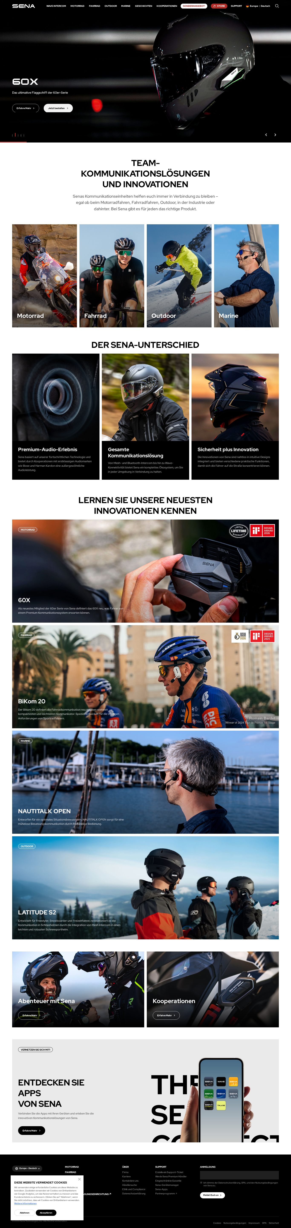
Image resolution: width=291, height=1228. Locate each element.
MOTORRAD (72, 1167)
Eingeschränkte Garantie (168, 1180)
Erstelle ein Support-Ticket (169, 1172)
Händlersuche (129, 1185)
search (277, 6)
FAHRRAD (70, 1172)
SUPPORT (160, 1167)
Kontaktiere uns (130, 1180)
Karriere (126, 1176)
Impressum (254, 1223)
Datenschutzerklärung (134, 1193)
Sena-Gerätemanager (167, 1185)
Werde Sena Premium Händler (171, 1176)
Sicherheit (274, 1223)
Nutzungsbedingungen (234, 1223)
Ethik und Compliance (133, 1189)
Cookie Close (79, 1179)
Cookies (217, 1223)
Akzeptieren (46, 1212)
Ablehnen (24, 1212)
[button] (266, 134)
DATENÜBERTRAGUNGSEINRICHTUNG (87, 1194)
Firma (125, 1172)
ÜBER (125, 1167)
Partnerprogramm (165, 1193)
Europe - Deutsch (28, 1168)
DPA (264, 1223)
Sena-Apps (161, 1189)
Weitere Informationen (25, 1203)
